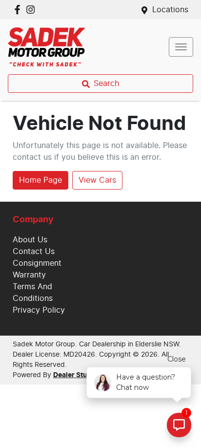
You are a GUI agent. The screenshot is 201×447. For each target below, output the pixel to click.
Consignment (37, 263)
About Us (30, 240)
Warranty (29, 275)
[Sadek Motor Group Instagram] (32, 9)
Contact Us (34, 251)
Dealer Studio (75, 375)
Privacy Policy (39, 310)
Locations (170, 10)
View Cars (97, 180)
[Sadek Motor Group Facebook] (19, 9)
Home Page (40, 180)
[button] (181, 47)
